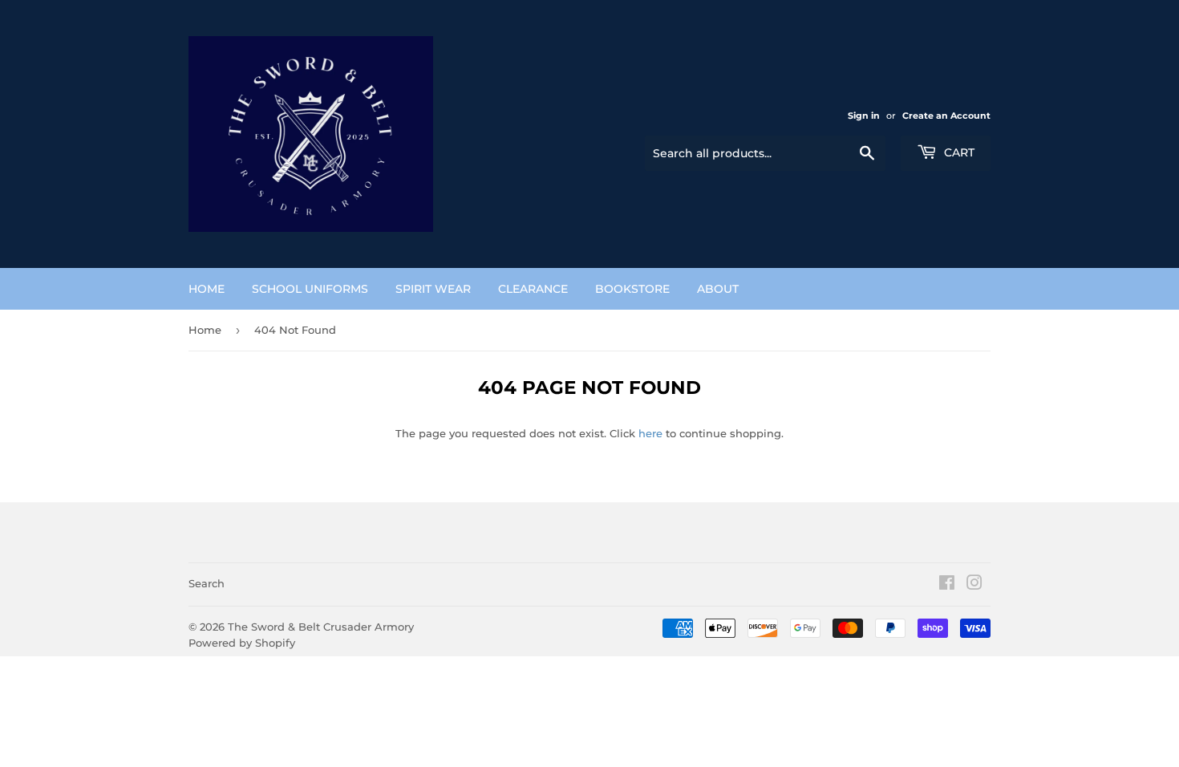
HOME (206, 289)
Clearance (533, 289)
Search (206, 583)
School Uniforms (310, 289)
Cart (957, 152)
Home (204, 329)
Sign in (864, 115)
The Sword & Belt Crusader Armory (321, 626)
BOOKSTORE (632, 289)
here (650, 433)
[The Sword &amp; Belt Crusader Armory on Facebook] (946, 584)
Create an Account (946, 115)
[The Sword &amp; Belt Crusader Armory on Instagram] (974, 584)
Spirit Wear (433, 289)
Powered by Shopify (241, 642)
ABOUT (718, 289)
